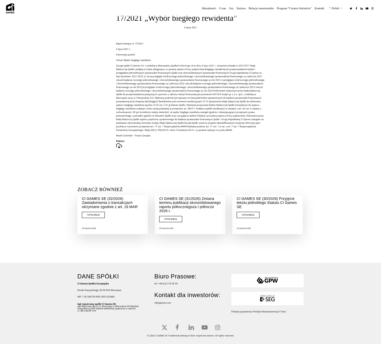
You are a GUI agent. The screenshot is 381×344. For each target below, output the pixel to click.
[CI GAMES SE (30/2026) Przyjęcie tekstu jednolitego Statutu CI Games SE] (267, 214)
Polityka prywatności (242, 311)
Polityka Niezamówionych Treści (269, 311)
